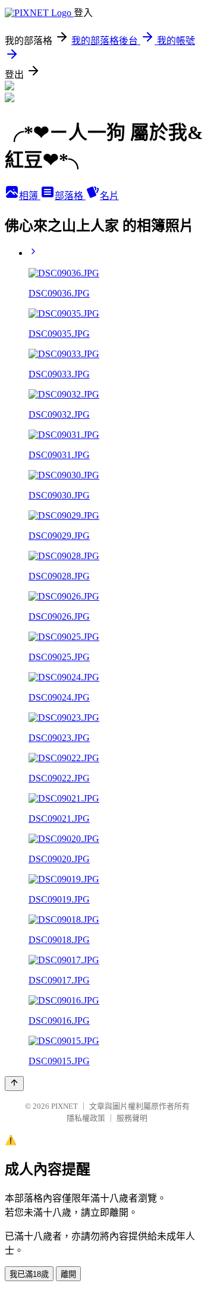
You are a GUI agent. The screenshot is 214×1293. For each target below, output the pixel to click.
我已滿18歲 (29, 1274)
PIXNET (64, 1106)
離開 (68, 1274)
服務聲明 (132, 1118)
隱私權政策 (86, 1118)
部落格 (70, 196)
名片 (109, 196)
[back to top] (14, 1083)
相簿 (29, 196)
